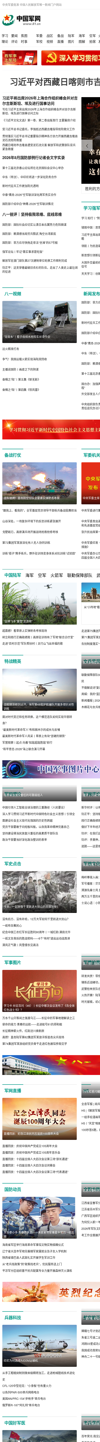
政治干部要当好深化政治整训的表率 (24, 895)
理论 (5, 41)
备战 (60, 35)
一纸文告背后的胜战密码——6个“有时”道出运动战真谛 (36, 993)
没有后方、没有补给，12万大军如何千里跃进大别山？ (36, 974)
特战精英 (12, 668)
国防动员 (12, 1244)
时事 (24, 41)
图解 (82, 41)
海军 (82, 35)
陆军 (71, 35)
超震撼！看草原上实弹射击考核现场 (24, 631)
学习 (5, 35)
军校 (39, 41)
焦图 (24, 35)
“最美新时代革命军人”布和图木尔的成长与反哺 (31, 736)
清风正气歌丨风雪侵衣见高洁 (20, 1000)
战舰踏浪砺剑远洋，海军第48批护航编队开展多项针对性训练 (39, 713)
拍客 (92, 41)
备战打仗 (12, 455)
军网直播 (12, 1146)
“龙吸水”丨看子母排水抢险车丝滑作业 (27, 337)
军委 (39, 35)
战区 (50, 35)
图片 (71, 41)
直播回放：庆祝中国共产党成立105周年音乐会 (31, 1207)
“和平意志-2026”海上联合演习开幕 (23, 755)
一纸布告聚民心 (12, 980)
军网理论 (12, 807)
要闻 (14, 35)
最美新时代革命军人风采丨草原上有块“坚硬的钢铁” (34, 742)
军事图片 (12, 1017)
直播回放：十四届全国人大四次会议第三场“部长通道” (35, 1214)
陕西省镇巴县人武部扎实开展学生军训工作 (28, 1313)
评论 (14, 41)
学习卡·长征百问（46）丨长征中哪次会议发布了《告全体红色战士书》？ (39, 1062)
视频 (50, 41)
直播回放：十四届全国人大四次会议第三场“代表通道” (35, 1227)
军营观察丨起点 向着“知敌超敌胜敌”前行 (27, 749)
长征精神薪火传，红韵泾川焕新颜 (23, 1086)
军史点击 (12, 919)
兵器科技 (12, 1372)
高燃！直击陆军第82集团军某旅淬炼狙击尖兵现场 (33, 1092)
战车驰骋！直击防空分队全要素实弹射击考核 (32, 498)
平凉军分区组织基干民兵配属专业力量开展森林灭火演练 (37, 1325)
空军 (92, 35)
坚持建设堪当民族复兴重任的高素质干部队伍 (30, 888)
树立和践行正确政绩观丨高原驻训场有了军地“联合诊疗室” (38, 637)
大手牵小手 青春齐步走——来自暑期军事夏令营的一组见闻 (39, 1289)
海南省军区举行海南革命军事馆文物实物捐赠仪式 (33, 1300)
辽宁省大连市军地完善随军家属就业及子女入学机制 (34, 1306)
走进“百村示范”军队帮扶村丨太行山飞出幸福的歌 (32, 643)
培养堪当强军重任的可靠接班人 (23, 850)
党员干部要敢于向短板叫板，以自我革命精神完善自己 (35, 882)
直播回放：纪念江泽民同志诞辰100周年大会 (31, 1189)
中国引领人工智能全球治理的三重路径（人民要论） (34, 862)
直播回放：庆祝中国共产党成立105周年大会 (29, 1201)
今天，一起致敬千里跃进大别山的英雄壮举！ (32, 962)
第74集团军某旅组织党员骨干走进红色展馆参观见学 (34, 1098)
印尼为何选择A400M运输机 (21, 1415)
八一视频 (12, 294)
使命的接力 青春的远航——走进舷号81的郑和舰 (32, 1079)
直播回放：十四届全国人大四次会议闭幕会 (28, 1220)
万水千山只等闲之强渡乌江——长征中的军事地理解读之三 (38, 1073)
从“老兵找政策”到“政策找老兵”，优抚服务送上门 (32, 1319)
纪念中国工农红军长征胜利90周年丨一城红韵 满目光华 (36, 987)
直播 (60, 41)
